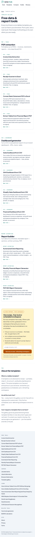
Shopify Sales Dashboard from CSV (11, 454)
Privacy (3, 523)
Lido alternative (5, 471)
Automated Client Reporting (9, 459)
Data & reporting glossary (8, 499)
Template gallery (5, 479)
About (3, 520)
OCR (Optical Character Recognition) (11, 504)
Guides (22, 4)
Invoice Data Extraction (7, 438)
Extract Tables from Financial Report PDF (12, 446)
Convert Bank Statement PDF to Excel (11, 443)
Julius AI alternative (6, 474)
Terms (3, 525)
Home (2, 11)
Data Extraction (5, 502)
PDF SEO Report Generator (8, 465)
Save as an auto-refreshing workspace (17, 351)
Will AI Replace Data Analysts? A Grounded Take (14, 496)
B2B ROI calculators (6, 513)
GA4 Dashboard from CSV (8, 451)
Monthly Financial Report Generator (11, 462)
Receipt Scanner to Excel (8, 440)
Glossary (28, 4)
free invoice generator (7, 511)
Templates (9, 4)
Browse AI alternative (7, 477)
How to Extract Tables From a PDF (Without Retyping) (15, 486)
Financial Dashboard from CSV (9, 457)
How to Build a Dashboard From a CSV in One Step (14, 489)
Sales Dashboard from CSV (8, 449)
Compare (16, 4)
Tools (3, 4)
